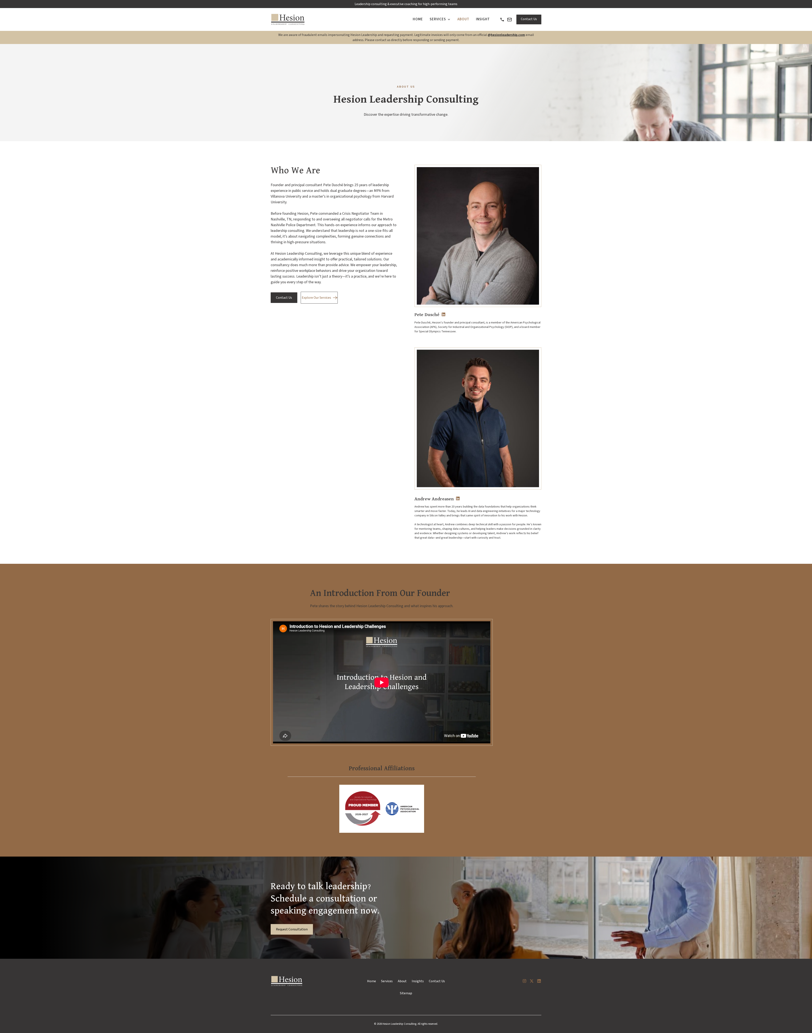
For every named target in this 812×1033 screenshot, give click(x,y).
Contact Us (529, 19)
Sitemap (406, 993)
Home (371, 981)
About (402, 981)
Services (387, 981)
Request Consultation (292, 929)
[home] (288, 19)
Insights (418, 981)
